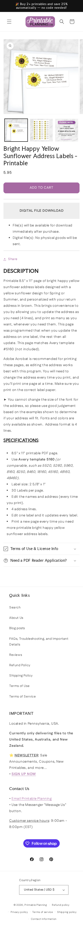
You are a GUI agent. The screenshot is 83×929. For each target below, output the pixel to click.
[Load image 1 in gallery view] (16, 130)
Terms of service (42, 912)
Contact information (43, 919)
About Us (16, 618)
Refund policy (60, 905)
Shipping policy (67, 912)
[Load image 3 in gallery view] (66, 130)
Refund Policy (19, 665)
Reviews (15, 655)
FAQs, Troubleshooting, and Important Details (38, 642)
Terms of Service (22, 696)
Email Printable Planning (32, 798)
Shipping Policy (21, 675)
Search (15, 607)
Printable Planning (35, 905)
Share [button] (13, 259)
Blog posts (17, 628)
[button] (9, 22)
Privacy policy (19, 912)
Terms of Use (19, 686)
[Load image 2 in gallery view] (41, 130)
